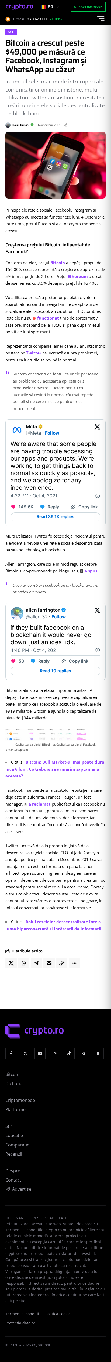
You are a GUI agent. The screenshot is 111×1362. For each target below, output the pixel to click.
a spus (91, 570)
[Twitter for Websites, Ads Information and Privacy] (97, 496)
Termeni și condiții (22, 1313)
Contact (13, 1180)
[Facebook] (10, 1053)
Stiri (11, 32)
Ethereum (78, 276)
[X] (25, 1053)
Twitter (33, 352)
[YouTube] (40, 1053)
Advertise (21, 1189)
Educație (14, 1135)
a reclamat (40, 804)
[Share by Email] (49, 963)
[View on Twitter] (97, 430)
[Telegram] (83, 1053)
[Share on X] (11, 963)
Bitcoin (57, 262)
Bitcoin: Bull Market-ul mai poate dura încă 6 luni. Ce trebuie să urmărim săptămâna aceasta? (54, 769)
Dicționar (14, 1083)
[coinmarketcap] (98, 1053)
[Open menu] (101, 18)
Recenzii (13, 1154)
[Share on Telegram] (36, 963)
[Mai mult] (74, 963)
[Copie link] (61, 963)
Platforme (15, 1109)
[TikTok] (69, 1053)
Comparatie (17, 1145)
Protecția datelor (20, 1323)
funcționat (48, 318)
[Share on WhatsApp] (23, 963)
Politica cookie (58, 1313)
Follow (52, 433)
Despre (12, 1171)
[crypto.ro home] (19, 7)
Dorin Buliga (20, 125)
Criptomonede (20, 1100)
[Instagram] (54, 1053)
